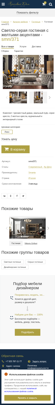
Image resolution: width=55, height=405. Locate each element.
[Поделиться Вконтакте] (4, 196)
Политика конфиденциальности (38, 366)
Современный (35, 167)
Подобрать (27, 332)
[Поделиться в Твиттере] (23, 196)
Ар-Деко (48, 167)
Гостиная (16, 243)
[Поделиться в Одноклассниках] (11, 196)
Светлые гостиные (12, 262)
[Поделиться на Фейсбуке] (17, 196)
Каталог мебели (20, 22)
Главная (5, 22)
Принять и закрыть (27, 398)
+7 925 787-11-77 (14, 361)
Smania (32, 172)
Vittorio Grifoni (31, 243)
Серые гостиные (35, 262)
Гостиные (36, 22)
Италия (32, 178)
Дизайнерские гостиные (15, 267)
